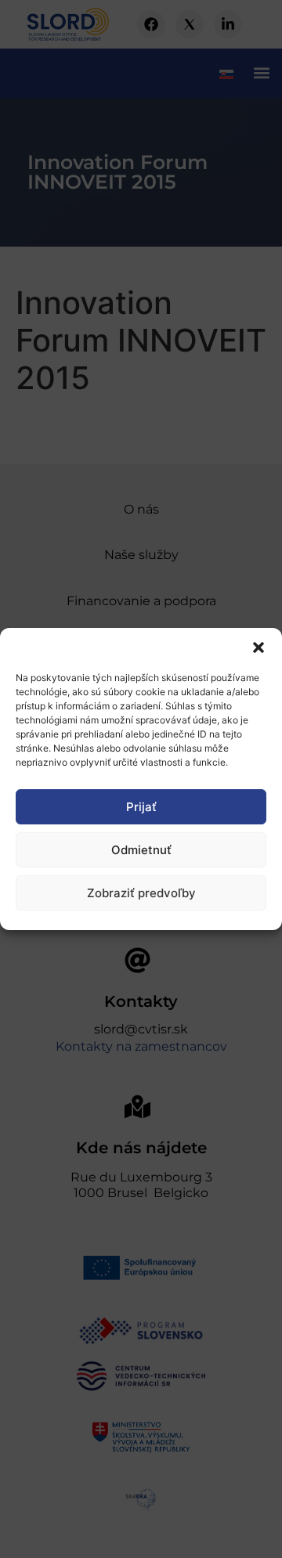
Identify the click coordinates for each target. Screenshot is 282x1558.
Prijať (141, 806)
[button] (258, 647)
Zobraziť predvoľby (141, 892)
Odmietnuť (141, 849)
